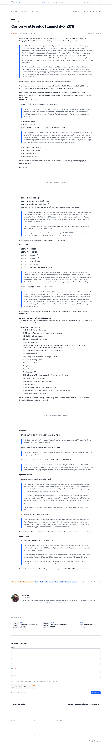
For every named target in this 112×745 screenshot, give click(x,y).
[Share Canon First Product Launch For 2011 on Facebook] (88, 582)
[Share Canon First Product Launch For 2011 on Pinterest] (91, 582)
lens (56, 581)
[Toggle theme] (99, 2)
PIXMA (61, 581)
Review (13, 723)
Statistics (37, 726)
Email (13, 668)
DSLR (41, 581)
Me (80, 720)
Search (36, 720)
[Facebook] (78, 11)
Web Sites (59, 720)
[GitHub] (81, 11)
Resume (59, 726)
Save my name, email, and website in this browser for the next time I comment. (35, 681)
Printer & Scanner (28, 581)
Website (13, 675)
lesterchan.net (26, 597)
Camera (14, 581)
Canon (36, 581)
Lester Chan (14, 33)
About (61, 2)
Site (48, 2)
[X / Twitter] (96, 11)
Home (12, 22)
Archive (13, 720)
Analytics (37, 723)
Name (13, 662)
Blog (43, 2)
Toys (81, 723)
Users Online (37, 729)
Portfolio (54, 2)
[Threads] (90, 11)
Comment (14, 647)
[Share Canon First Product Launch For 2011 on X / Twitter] (81, 582)
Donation (36, 732)
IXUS (46, 581)
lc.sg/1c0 (97, 581)
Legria (51, 581)
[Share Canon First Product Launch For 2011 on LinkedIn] (84, 582)
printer (74, 581)
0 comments (98, 33)
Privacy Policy (38, 735)
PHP (58, 723)
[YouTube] (99, 11)
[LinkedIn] (87, 11)
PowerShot (67, 581)
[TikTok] (93, 11)
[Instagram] (84, 11)
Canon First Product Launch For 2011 (42, 26)
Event (19, 581)
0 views (90, 33)
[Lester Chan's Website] (16, 2)
